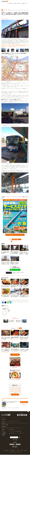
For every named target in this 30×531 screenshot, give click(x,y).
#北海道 (19, 388)
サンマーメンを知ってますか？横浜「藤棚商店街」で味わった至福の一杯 (5, 252)
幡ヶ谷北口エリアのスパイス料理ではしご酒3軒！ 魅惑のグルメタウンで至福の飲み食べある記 (5, 296)
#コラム (12, 389)
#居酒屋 (15, 392)
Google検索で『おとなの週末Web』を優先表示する (18, 272)
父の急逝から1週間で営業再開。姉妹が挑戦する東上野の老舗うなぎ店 (15, 338)
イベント (16, 421)
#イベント (15, 389)
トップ (4, 417)
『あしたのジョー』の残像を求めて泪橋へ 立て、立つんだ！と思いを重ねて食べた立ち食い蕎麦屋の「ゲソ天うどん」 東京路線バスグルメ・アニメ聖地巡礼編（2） (5, 263)
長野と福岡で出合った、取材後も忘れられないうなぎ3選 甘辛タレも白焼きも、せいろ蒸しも (24, 286)
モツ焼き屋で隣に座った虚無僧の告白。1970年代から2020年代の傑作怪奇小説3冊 (14, 286)
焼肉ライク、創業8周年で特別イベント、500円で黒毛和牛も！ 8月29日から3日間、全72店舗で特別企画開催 (5, 350)
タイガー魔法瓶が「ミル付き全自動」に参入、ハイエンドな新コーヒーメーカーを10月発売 (24, 350)
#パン (16, 388)
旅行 (18, 3)
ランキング (4, 419)
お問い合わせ (18, 450)
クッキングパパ (10, 431)
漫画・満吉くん (20, 431)
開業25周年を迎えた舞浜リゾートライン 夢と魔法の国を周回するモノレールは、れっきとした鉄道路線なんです (15, 350)
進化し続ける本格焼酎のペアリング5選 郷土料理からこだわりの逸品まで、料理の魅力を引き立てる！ (24, 296)
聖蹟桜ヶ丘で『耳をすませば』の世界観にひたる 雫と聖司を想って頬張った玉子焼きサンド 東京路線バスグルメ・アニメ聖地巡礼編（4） (14, 263)
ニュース (9, 3)
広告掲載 (25, 450)
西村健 (2, 17)
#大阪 (19, 389)
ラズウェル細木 (15, 431)
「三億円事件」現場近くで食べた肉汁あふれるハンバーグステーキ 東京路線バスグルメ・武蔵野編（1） (24, 253)
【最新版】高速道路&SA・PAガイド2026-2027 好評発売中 (15, 234)
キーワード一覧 (15, 439)
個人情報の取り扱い (13, 450)
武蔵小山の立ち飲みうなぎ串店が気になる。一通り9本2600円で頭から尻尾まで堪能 (5, 338)
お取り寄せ (23, 3)
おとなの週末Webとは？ (6, 450)
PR (18, 421)
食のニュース (10, 421)
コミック (21, 3)
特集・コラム (16, 3)
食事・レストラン (12, 3)
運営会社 (22, 450)
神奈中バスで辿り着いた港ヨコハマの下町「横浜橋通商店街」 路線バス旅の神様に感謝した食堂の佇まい (14, 252)
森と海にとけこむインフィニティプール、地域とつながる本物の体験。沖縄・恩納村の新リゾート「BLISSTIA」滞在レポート (14, 296)
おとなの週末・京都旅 (11, 429)
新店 (13, 421)
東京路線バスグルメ (21, 251)
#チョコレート (13, 388)
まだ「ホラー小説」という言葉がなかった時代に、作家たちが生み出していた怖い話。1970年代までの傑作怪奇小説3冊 (5, 286)
